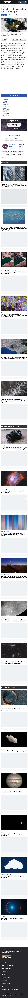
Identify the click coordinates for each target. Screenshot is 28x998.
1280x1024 (6, 104)
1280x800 (6, 110)
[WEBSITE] (20, 146)
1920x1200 (6, 115)
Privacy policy (5, 971)
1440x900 (6, 111)
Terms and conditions (6, 968)
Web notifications (6, 983)
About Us (4, 962)
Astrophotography (11, 5)
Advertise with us (5, 980)
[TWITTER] (21, 144)
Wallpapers (4, 15)
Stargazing (3, 5)
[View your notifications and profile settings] (23, 2)
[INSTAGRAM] (23, 144)
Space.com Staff (13, 14)
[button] (25, 2)
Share (5, 39)
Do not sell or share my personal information (11, 989)
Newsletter (23, 39)
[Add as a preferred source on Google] (6, 956)
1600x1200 (6, 106)
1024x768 (5, 103)
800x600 (5, 101)
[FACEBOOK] (20, 144)
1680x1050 (6, 113)
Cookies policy (5, 974)
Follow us (16, 39)
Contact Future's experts (7, 965)
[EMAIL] (21, 146)
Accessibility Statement (7, 977)
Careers (3, 986)
